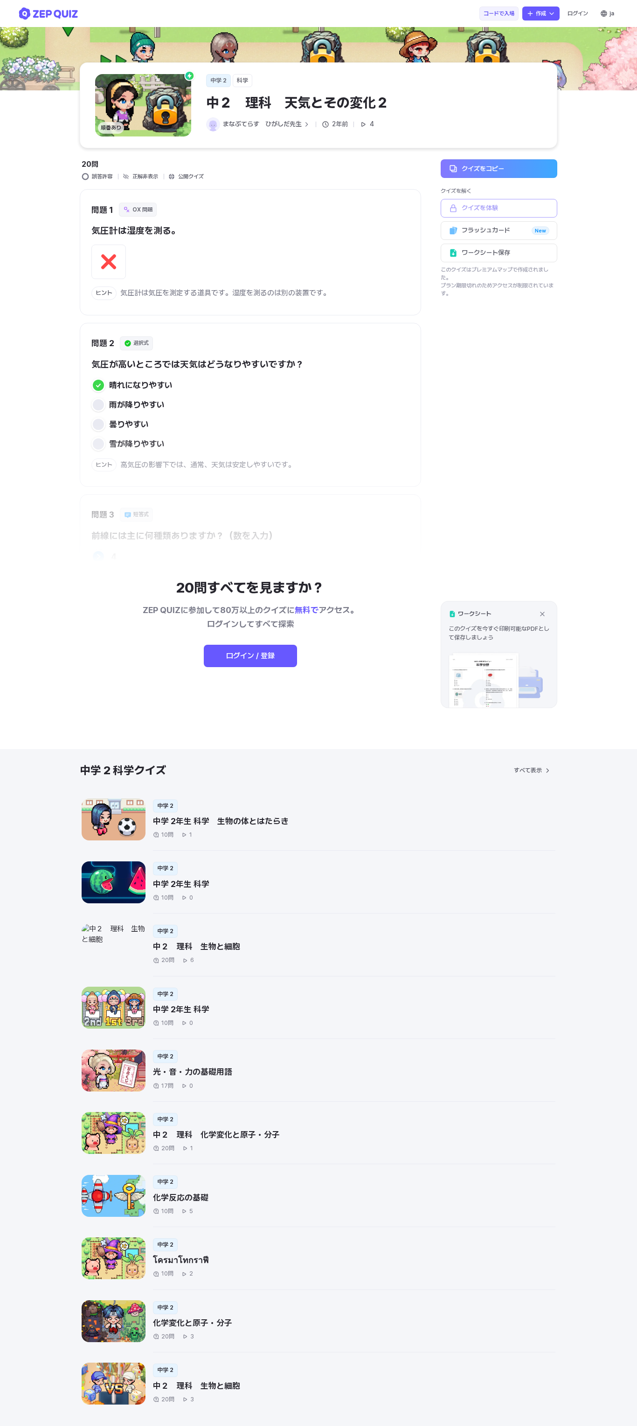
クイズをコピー (483, 168)
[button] (499, 654)
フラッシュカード (504, 230)
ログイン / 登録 (250, 655)
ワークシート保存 (486, 252)
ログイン (578, 13)
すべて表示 (528, 770)
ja (611, 13)
